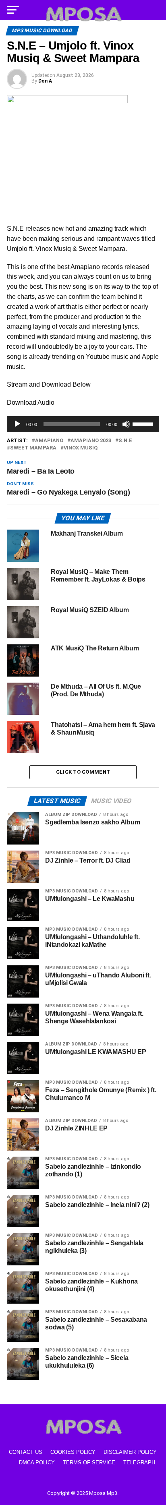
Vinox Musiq (81, 448)
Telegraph (139, 1462)
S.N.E (125, 440)
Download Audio (30, 402)
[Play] (17, 424)
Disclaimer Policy (130, 1452)
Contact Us (25, 1452)
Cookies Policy (72, 1452)
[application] (83, 424)
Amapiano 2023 (91, 440)
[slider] (144, 423)
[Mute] (126, 424)
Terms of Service (89, 1462)
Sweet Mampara (33, 448)
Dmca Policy (37, 1462)
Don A (45, 81)
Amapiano (49, 440)
